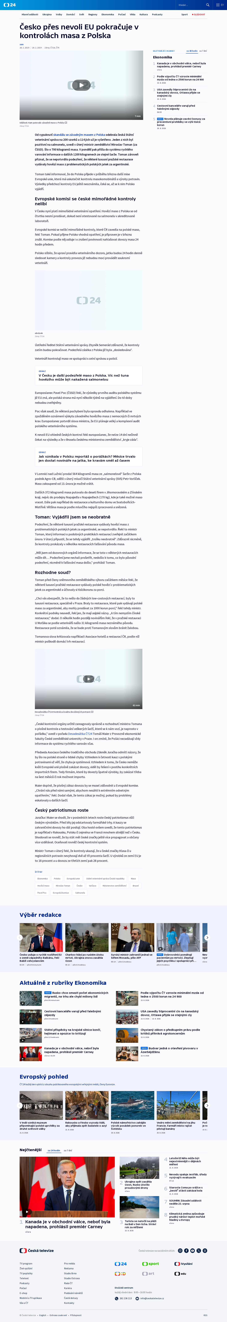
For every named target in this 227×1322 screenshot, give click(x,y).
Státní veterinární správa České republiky (105, 878)
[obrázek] (88, 300)
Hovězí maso (43, 885)
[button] (81, 85)
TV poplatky (26, 1273)
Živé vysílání (26, 1268)
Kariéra (68, 1288)
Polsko (57, 878)
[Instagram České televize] (180, 1250)
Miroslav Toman (63, 885)
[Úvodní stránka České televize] (37, 1250)
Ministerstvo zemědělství (114, 885)
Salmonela (80, 892)
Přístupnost (75, 1315)
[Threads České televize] (204, 1250)
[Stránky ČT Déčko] (120, 1273)
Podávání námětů (73, 1293)
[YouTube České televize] (192, 1250)
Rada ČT (68, 1283)
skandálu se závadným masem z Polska (79, 135)
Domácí (70, 14)
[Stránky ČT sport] (150, 1263)
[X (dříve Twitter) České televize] (198, 1250)
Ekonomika (108, 14)
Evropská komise (61, 892)
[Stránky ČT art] (148, 1273)
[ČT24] (10, 5)
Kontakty (69, 1302)
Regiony (92, 14)
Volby (59, 14)
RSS (205, 1315)
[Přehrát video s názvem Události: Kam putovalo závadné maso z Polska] (81, 85)
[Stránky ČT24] (121, 1263)
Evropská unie (73, 878)
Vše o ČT (24, 1302)
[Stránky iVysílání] (183, 1263)
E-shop (23, 1293)
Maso (133, 878)
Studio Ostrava (72, 1278)
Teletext (24, 1278)
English (42, 1315)
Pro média (69, 1263)
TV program (26, 1263)
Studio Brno (70, 1273)
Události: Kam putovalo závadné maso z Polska (42, 122)
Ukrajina (47, 14)
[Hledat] (208, 5)
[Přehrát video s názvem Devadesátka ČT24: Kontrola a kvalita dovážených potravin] (88, 679)
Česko (79, 885)
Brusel (136, 885)
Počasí (122, 14)
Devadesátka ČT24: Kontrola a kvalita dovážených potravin (62, 711)
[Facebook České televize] (186, 1250)
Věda (132, 14)
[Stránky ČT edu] (180, 1273)
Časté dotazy (71, 1298)
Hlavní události (30, 14)
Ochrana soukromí (58, 1315)
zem (22, 44)
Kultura (144, 14)
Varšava (92, 885)
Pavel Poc (42, 892)
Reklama (69, 1268)
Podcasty (157, 14)
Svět (81, 14)
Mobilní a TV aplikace (31, 1298)
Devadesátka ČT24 (80, 734)
